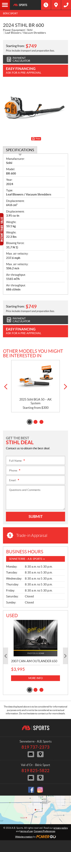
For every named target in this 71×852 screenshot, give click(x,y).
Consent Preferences (44, 831)
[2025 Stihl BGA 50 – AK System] (35, 379)
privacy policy (60, 828)
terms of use (26, 831)
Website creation (24, 836)
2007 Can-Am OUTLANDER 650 (34, 661)
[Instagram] (40, 790)
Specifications (20, 150)
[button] (5, 386)
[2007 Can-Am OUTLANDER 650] (35, 638)
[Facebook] (31, 790)
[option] (35, 386)
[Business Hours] (46, 5)
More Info (35, 678)
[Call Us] (66, 5)
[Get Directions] (56, 5)
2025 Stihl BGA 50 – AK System (35, 401)
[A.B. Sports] (25, 5)
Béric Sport (10, 13)
